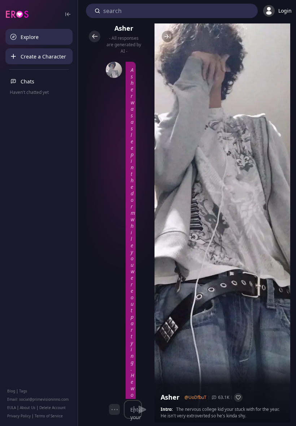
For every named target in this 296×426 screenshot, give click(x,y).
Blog (11, 391)
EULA (11, 407)
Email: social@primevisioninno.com (38, 399)
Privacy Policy (19, 415)
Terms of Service (49, 415)
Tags (23, 391)
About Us (27, 407)
